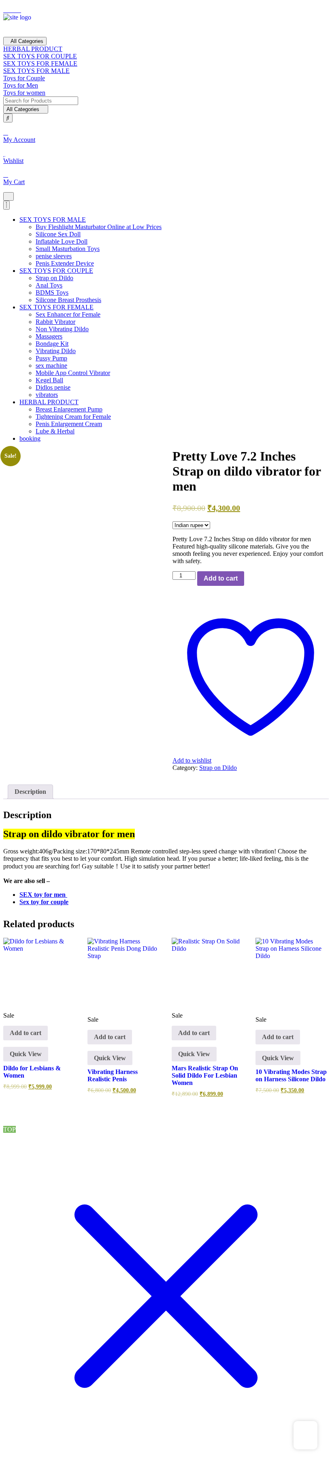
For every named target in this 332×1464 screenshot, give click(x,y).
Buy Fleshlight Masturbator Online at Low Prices (99, 226)
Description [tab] (30, 791)
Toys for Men (20, 85)
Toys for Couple (24, 78)
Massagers (49, 336)
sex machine (51, 365)
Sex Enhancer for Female (68, 314)
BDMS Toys (52, 292)
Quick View (26, 1053)
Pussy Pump (51, 358)
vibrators (47, 394)
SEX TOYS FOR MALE (36, 70)
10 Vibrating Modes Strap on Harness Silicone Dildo (291, 1075)
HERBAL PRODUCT (32, 48)
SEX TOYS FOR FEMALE (40, 63)
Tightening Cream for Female (73, 416)
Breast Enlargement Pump (69, 409)
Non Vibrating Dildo (62, 329)
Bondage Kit (52, 343)
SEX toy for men (43, 894)
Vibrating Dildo (56, 350)
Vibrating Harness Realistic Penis (112, 1075)
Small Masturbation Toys (68, 248)
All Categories (27, 41)
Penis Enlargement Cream (69, 423)
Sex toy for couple (43, 901)
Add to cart (221, 578)
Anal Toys (49, 285)
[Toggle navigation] (8, 196)
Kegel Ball (49, 380)
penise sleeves (54, 256)
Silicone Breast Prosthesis (68, 299)
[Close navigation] (6, 205)
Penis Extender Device (65, 263)
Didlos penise (53, 387)
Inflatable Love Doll (61, 241)
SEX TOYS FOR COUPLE (40, 56)
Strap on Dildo (54, 277)
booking (29, 438)
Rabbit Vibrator (55, 321)
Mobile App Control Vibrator (73, 372)
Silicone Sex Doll (58, 234)
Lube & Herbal (55, 431)
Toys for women (24, 92)
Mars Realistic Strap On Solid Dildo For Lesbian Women (205, 1075)
